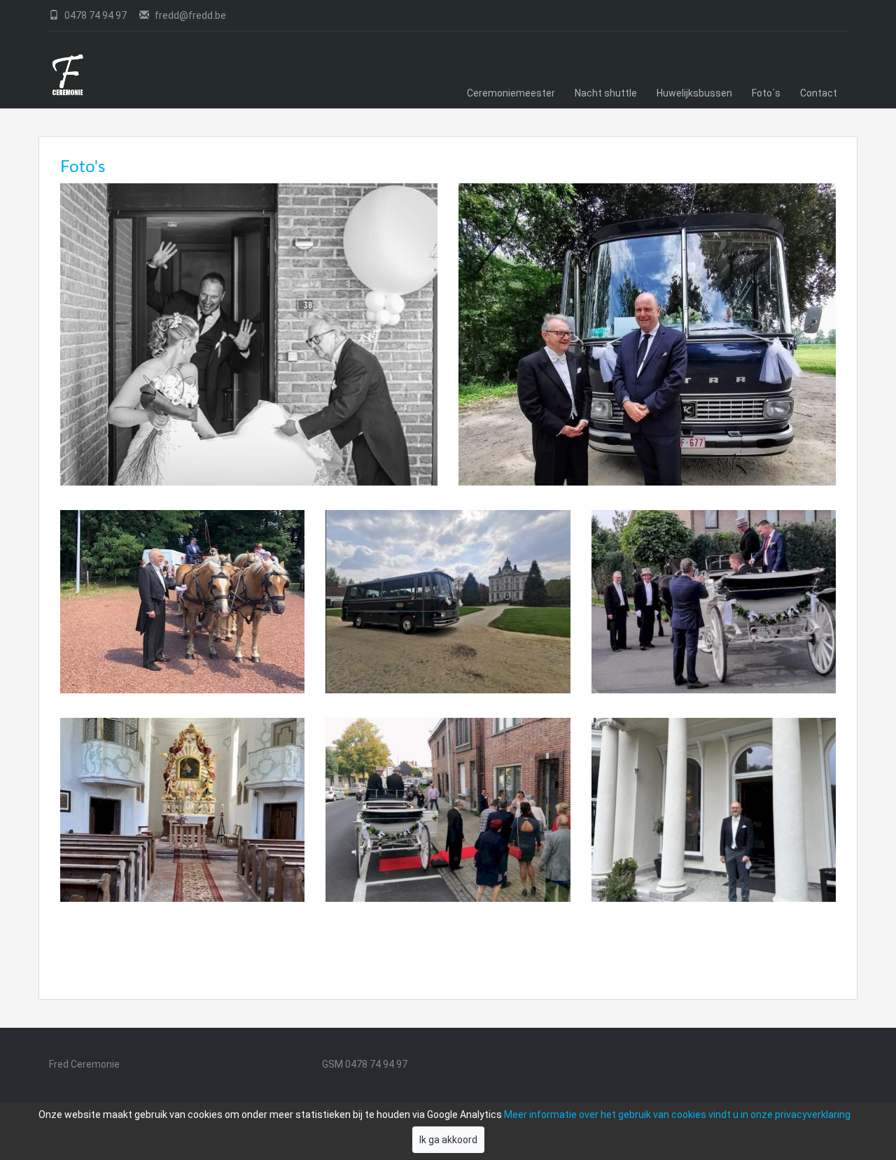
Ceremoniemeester (511, 93)
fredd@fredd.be (189, 15)
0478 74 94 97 (95, 15)
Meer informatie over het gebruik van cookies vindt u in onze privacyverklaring (677, 1114)
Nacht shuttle (606, 93)
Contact (818, 93)
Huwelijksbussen (694, 93)
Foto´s (766, 93)
